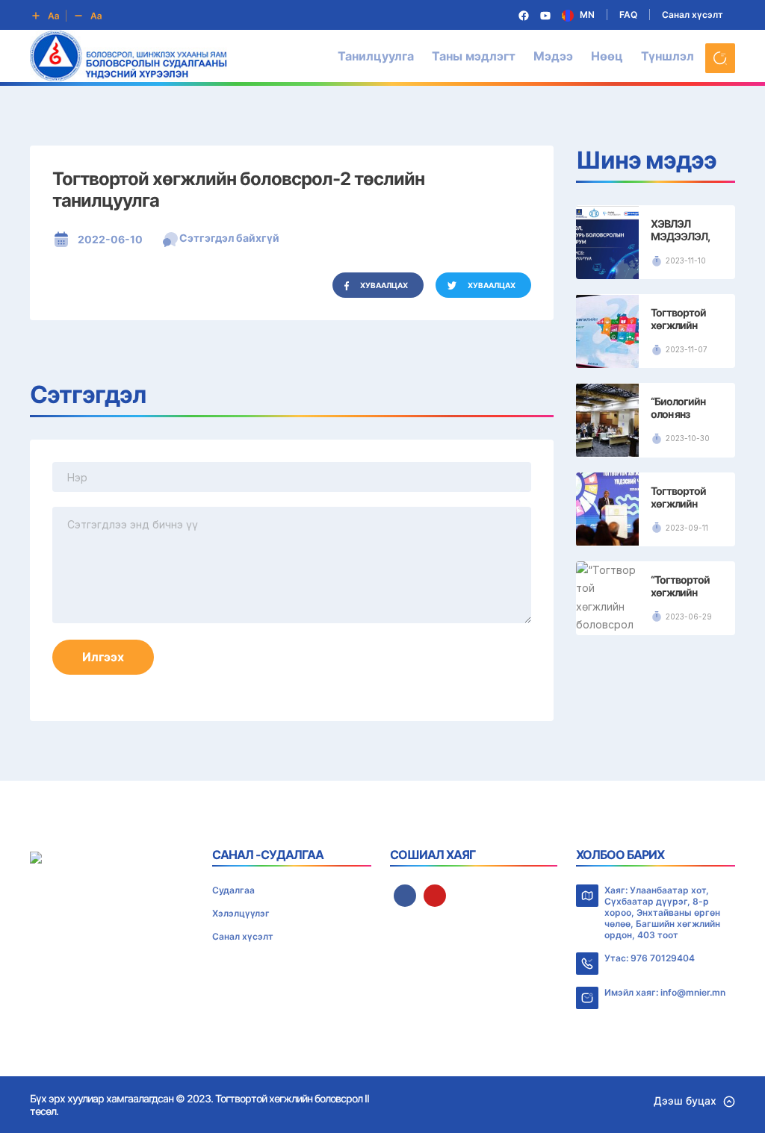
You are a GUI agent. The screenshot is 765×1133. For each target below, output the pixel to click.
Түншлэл (667, 56)
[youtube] (435, 895)
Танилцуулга (376, 56)
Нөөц (607, 56)
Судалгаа (233, 890)
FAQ (628, 14)
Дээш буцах (685, 1100)
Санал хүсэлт (692, 14)
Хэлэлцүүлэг (241, 913)
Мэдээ (553, 56)
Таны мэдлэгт (473, 56)
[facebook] (405, 895)
